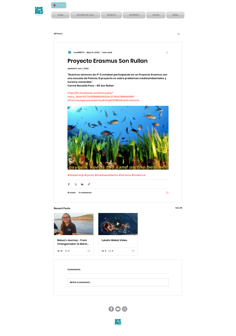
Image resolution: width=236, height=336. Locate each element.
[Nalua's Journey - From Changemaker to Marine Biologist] (73, 224)
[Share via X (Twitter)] (75, 184)
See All (178, 207)
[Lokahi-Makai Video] (118, 224)
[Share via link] (89, 184)
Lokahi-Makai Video (114, 240)
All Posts (58, 33)
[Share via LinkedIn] (82, 184)
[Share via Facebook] (68, 184)
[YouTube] (118, 309)
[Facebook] (111, 309)
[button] (178, 34)
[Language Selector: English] (58, 5)
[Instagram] (124, 309)
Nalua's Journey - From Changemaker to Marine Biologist (73, 242)
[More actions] (167, 52)
